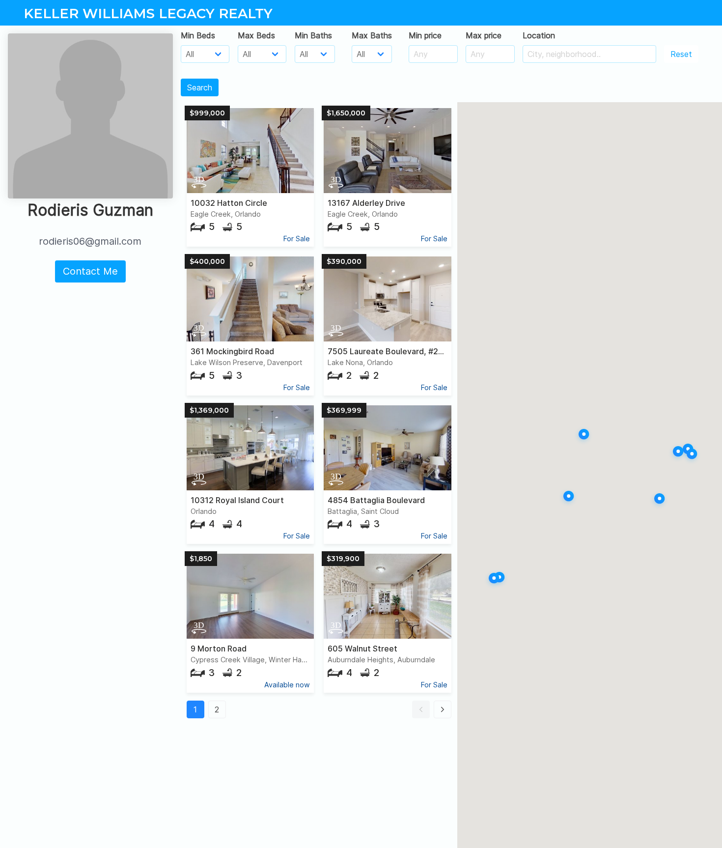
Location (539, 35)
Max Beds (256, 35)
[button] (421, 709)
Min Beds (198, 35)
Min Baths (313, 35)
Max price (483, 35)
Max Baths (372, 35)
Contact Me (90, 271)
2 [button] (217, 709)
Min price (425, 35)
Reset (681, 54)
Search (199, 87)
